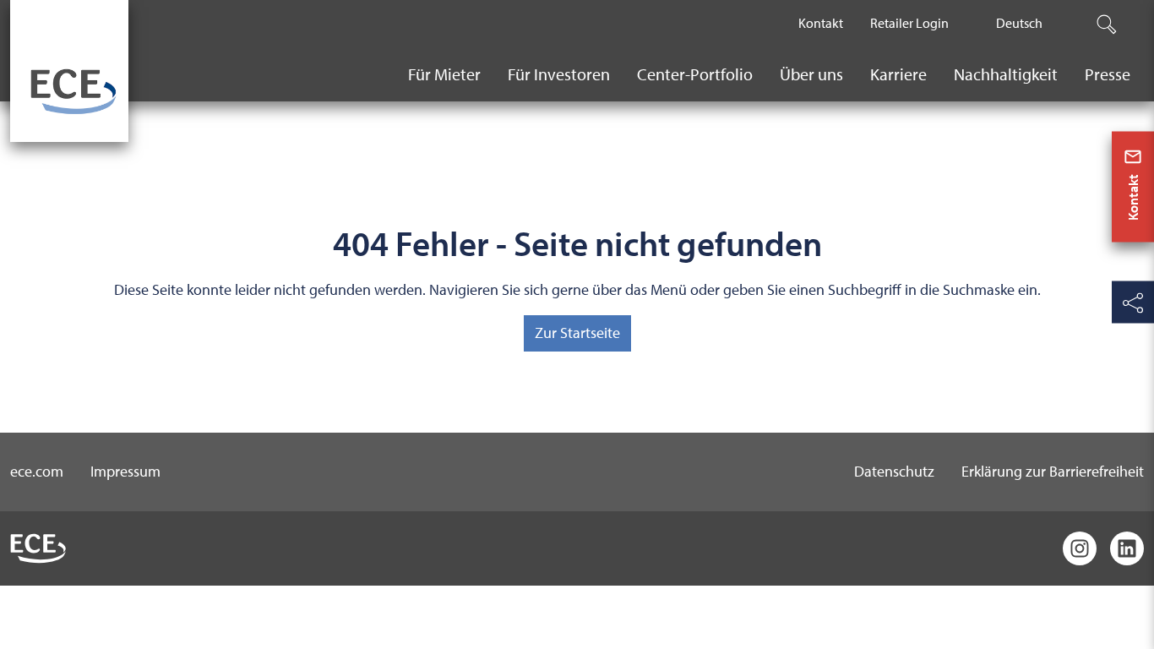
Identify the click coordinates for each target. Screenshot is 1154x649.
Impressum (125, 471)
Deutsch (1019, 22)
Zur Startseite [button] (577, 332)
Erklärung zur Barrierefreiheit (1052, 471)
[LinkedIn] (1127, 548)
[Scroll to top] (1133, 625)
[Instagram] (1080, 548)
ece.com (36, 471)
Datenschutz (894, 471)
